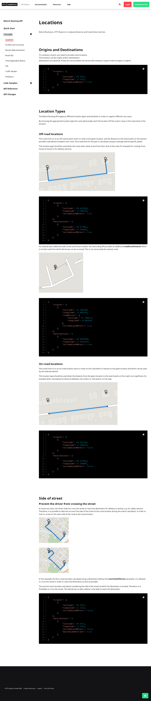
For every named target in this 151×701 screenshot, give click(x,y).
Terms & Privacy (49, 688)
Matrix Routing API (13, 21)
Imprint (39, 688)
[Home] (9, 4)
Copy (143, 69)
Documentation (41, 4)
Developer (25, 4)
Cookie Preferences (30, 688)
